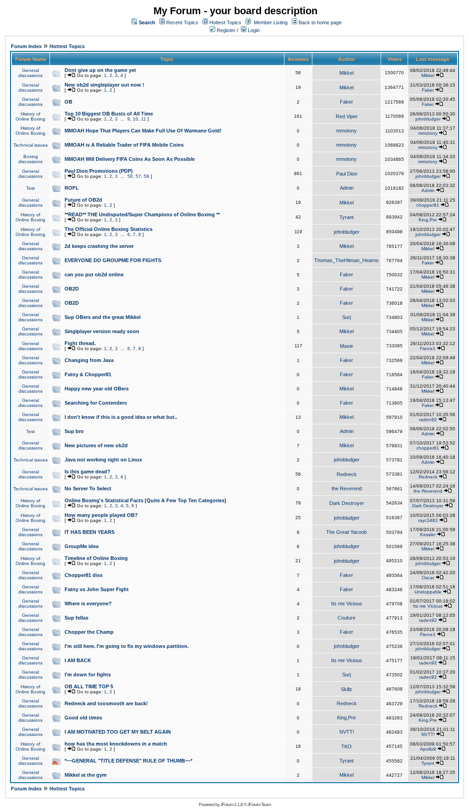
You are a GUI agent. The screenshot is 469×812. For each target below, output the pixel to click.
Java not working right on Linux (103, 459)
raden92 (428, 419)
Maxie (346, 346)
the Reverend (347, 488)
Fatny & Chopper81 (88, 374)
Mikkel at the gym (86, 775)
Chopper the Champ (89, 632)
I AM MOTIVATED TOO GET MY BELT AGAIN (118, 732)
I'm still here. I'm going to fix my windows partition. (127, 646)
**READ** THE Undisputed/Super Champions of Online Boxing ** (142, 214)
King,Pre (428, 219)
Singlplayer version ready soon (102, 331)
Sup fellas (76, 617)
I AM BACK (78, 660)
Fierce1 (428, 348)
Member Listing (271, 22)
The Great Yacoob (346, 532)
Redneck (347, 474)
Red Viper (347, 116)
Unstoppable (428, 591)
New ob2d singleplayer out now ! (104, 85)
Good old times (83, 717)
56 (130, 176)
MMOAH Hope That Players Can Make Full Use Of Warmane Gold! (143, 130)
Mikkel (346, 73)
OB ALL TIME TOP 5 (89, 686)
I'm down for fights (88, 674)
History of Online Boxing (30, 116)
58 (146, 176)
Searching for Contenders (96, 403)
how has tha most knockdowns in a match (116, 743)
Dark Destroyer (346, 503)
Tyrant (346, 217)
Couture (346, 617)
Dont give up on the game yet (100, 70)
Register (225, 30)
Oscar (428, 577)
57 (138, 176)
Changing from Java (89, 360)
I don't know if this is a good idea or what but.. (121, 417)
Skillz (346, 689)
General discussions (30, 73)
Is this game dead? (87, 471)
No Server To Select (88, 488)
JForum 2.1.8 (231, 804)
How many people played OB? (101, 515)
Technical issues (30, 145)
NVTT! (346, 732)
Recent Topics (182, 22)
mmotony (346, 130)
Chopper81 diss (84, 575)
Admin (347, 188)
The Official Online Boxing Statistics (109, 229)
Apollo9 (428, 749)
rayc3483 (428, 520)
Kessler (428, 534)
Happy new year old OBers (97, 388)
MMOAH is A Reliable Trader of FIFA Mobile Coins (124, 145)
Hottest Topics (225, 22)
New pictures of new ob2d (96, 445)
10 (135, 118)
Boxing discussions (30, 159)
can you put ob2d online (94, 274)
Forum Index (26, 46)
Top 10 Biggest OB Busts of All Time (109, 113)
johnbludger (428, 118)
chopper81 (427, 205)
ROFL (72, 188)
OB (68, 101)
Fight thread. (80, 343)
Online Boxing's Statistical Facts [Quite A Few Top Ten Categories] (145, 500)
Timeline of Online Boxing (96, 558)
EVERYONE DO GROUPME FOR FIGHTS (113, 260)
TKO (346, 746)
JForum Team (259, 804)
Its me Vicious (346, 603)
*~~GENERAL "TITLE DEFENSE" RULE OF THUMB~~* (128, 760)
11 (143, 118)
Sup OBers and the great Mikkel (103, 317)
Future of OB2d (83, 200)
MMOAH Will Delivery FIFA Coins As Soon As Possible (130, 159)
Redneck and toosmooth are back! (106, 703)
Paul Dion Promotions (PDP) (99, 171)
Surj (346, 317)
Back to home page (320, 22)
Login (253, 30)
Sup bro (74, 431)
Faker (428, 90)
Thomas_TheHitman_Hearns (346, 260)
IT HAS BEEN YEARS (90, 532)
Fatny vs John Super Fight (97, 589)
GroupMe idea (81, 546)
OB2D (72, 288)
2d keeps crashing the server (99, 246)
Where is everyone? (88, 603)
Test (30, 188)
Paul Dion (346, 173)
